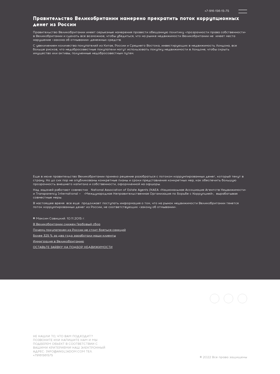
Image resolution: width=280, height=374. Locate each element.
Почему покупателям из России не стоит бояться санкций (79, 230)
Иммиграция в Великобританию (58, 241)
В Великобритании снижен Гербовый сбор (66, 224)
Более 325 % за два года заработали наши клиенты (74, 235)
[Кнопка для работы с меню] (242, 11)
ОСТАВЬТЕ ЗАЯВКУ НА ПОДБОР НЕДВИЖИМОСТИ (73, 247)
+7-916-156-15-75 (217, 11)
